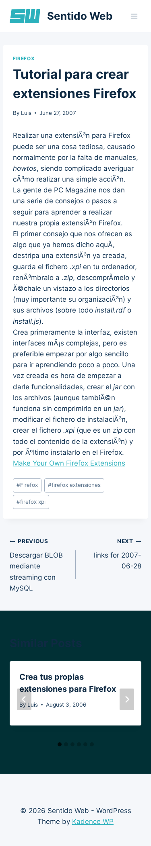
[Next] (127, 699)
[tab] (60, 744)
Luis (26, 113)
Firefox (24, 58)
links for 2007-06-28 (117, 554)
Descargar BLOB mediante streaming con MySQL (36, 565)
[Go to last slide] (24, 699)
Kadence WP (93, 821)
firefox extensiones (74, 485)
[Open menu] (133, 16)
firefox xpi (31, 502)
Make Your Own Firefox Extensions (69, 463)
